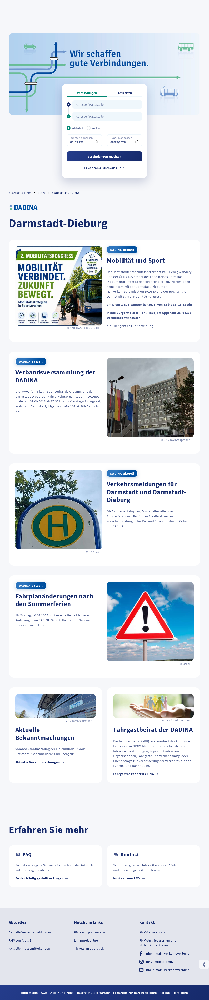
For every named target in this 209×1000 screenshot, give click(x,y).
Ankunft (98, 128)
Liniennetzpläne (86, 940)
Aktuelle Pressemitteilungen (29, 948)
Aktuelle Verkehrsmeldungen (30, 932)
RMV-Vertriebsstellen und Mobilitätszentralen (158, 942)
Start (41, 193)
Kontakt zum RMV (127, 878)
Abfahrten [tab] (125, 93)
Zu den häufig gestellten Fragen (39, 878)
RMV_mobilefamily (160, 962)
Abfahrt (77, 128)
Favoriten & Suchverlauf (102, 168)
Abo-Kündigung (61, 993)
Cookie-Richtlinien (174, 993)
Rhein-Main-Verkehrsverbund (168, 953)
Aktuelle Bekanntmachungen (37, 762)
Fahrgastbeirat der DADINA (134, 774)
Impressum (29, 993)
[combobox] (107, 104)
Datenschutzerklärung (93, 993)
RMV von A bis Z (20, 940)
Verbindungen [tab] (87, 93)
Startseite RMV (20, 193)
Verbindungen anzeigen (104, 156)
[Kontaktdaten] (204, 965)
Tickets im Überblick (89, 948)
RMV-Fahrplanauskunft (91, 932)
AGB (44, 993)
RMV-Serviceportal (152, 932)
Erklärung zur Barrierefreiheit (135, 993)
